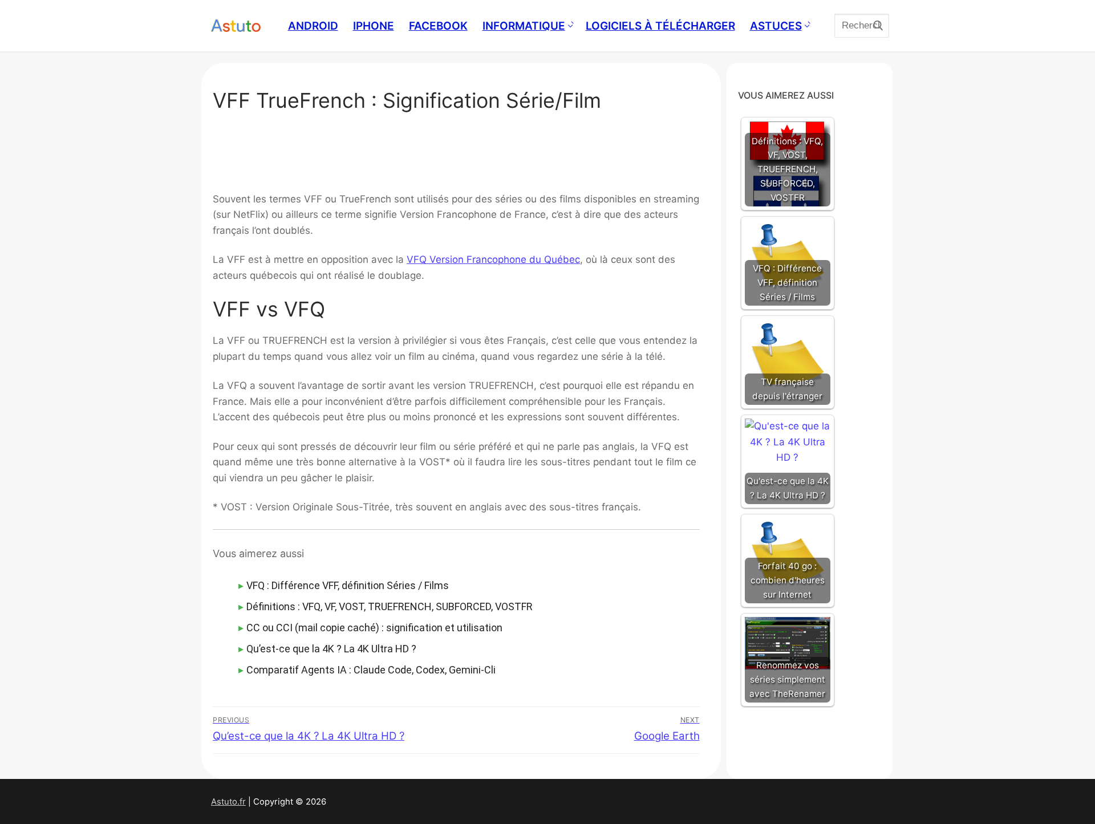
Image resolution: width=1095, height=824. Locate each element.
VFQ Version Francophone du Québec (493, 259)
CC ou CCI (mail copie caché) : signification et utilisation (374, 628)
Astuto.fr (228, 802)
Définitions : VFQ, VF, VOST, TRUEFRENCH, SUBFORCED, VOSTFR (389, 606)
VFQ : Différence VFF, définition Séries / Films (347, 585)
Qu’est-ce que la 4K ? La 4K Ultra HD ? (331, 649)
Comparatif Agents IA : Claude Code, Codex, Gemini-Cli (371, 670)
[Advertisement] (456, 155)
